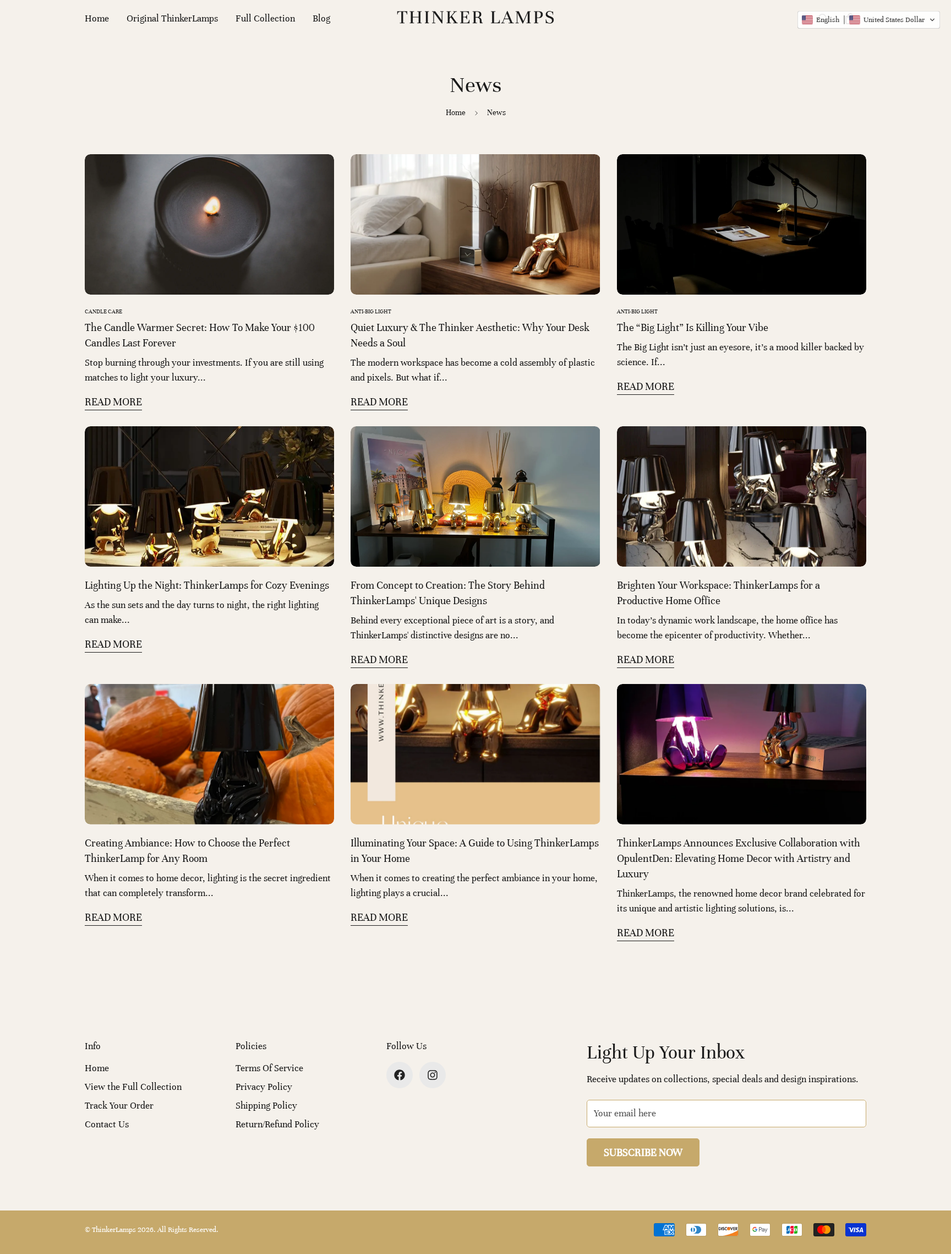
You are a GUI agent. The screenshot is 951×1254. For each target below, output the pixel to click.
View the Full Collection (133, 1087)
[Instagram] (432, 1075)
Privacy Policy (264, 1087)
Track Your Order (119, 1105)
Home (97, 18)
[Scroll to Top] (929, 1194)
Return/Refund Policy (277, 1124)
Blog (321, 18)
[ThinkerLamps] (475, 18)
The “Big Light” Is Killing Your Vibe (692, 327)
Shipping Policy (266, 1105)
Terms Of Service (269, 1068)
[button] (868, 20)
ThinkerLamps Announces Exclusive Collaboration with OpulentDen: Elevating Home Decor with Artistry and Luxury (738, 858)
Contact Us (107, 1124)
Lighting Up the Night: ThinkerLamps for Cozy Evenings (207, 585)
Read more (113, 401)
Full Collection (265, 18)
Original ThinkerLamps (172, 18)
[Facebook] (399, 1075)
